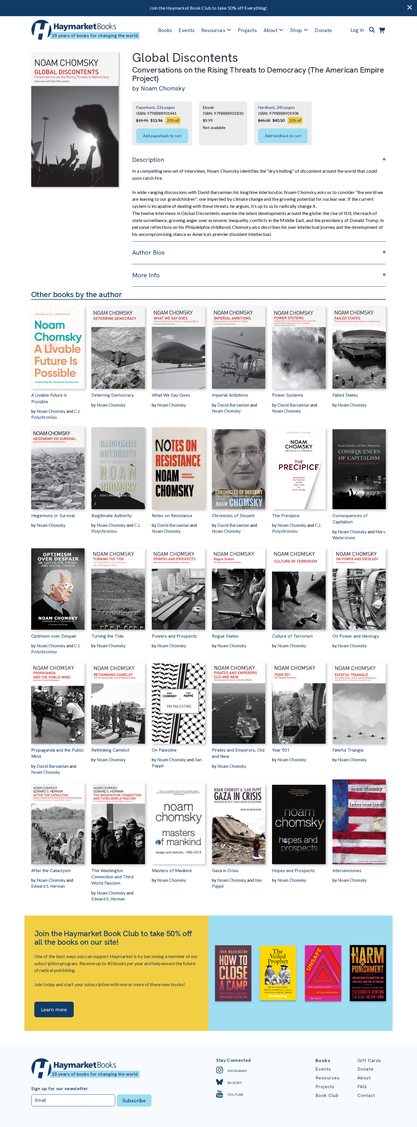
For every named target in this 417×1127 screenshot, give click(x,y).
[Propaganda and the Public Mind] (58, 699)
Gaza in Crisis (225, 871)
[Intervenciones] (359, 819)
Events (186, 30)
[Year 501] (298, 699)
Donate (323, 30)
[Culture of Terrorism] (298, 585)
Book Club (327, 1095)
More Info (146, 275)
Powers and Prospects (174, 636)
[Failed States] (359, 344)
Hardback (266, 107)
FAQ (362, 1087)
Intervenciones (346, 871)
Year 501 (281, 750)
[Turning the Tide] (118, 585)
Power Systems (287, 395)
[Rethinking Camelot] (118, 699)
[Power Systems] (298, 344)
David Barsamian (233, 404)
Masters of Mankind (171, 871)
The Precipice (286, 516)
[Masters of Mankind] (178, 819)
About (364, 1078)
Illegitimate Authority (111, 516)
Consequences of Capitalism (350, 519)
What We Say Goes (171, 395)
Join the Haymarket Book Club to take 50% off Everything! (208, 7)
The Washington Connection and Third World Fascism (112, 877)
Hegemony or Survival (53, 516)
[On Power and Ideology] (359, 585)
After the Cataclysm (51, 871)
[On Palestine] (178, 699)
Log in (357, 30)
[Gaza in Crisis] (238, 819)
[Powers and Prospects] (178, 585)
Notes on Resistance (172, 516)
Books (165, 30)
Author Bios (148, 252)
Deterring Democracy (112, 395)
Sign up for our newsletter (59, 1088)
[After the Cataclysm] (58, 819)
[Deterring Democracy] (118, 344)
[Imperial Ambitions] (238, 344)
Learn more (54, 1009)
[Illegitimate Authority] (118, 464)
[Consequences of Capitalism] (359, 464)
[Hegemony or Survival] (58, 464)
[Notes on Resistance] (178, 464)
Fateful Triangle (348, 750)
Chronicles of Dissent (233, 516)
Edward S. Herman (48, 886)
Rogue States (225, 636)
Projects (247, 30)
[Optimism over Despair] (58, 585)
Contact (366, 1095)
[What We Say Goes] (178, 344)
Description (148, 160)
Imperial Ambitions (230, 395)
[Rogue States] (238, 585)
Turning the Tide (107, 636)
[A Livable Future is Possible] (58, 344)
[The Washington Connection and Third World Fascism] (118, 819)
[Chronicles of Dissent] (238, 464)
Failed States (345, 395)
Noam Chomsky (163, 88)
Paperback (145, 107)
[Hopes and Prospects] (298, 819)
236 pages (166, 107)
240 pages (286, 107)
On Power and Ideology (355, 636)
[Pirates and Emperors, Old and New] (238, 699)
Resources (213, 30)
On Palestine (164, 750)
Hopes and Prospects (293, 871)
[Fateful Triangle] (359, 699)
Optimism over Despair (54, 636)
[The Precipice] (298, 464)
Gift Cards (369, 1060)
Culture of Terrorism (292, 636)
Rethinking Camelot (110, 750)
